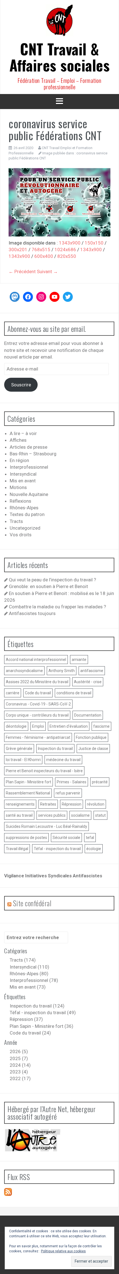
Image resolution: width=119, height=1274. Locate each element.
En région (19, 460)
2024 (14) (20, 1065)
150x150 (94, 243)
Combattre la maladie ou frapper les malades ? (57, 606)
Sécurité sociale (66, 837)
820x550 (66, 256)
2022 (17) (20, 1078)
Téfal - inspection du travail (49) (43, 1012)
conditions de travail (73, 693)
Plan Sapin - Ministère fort (28, 782)
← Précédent (22, 271)
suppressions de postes (26, 837)
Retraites (48, 804)
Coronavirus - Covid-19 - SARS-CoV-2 (38, 704)
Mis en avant (23, 480)
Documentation (87, 715)
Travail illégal (17, 848)
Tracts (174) (23, 960)
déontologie (16, 726)
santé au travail (19, 815)
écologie (93, 848)
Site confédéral (32, 903)
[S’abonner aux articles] (8, 1191)
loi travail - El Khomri (23, 759)
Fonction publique (91, 737)
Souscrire (21, 384)
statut (100, 815)
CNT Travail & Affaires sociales (59, 57)
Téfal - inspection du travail (57, 848)
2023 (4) (19, 1072)
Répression (71, 804)
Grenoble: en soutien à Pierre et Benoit (48, 586)
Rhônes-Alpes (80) (29, 973)
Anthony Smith (61, 670)
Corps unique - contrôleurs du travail (37, 715)
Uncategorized (25, 528)
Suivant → (47, 271)
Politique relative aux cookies (63, 1251)
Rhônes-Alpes (24, 507)
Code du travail (38, 693)
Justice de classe (93, 748)
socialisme (80, 815)
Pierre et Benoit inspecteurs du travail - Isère (44, 771)
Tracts (16, 521)
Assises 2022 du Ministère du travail (37, 682)
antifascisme (91, 670)
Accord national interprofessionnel (36, 659)
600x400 (43, 256)
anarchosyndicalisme (24, 670)
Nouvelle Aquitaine (29, 494)
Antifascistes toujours (32, 613)
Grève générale (19, 748)
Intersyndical (23, 474)
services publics (52, 815)
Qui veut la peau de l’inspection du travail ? (52, 579)
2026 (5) (19, 1051)
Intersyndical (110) (29, 967)
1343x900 (70, 243)
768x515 (41, 249)
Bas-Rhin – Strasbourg (33, 453)
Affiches (18, 440)
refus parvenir (68, 793)
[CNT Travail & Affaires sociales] (59, 22)
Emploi (38, 726)
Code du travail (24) (30, 1033)
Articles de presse (28, 447)
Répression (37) (26, 1019)
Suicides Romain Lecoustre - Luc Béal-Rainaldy (46, 826)
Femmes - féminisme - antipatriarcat (38, 737)
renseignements (20, 804)
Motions (18, 487)
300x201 (18, 249)
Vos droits (21, 534)
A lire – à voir (23, 433)
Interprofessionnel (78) (34, 980)
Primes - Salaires (71, 782)
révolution (95, 804)
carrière (12, 693)
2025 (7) (19, 1058)
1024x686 (65, 249)
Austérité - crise (88, 682)
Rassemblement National (28, 793)
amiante (79, 659)
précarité (100, 782)
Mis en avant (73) (28, 987)
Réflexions (20, 501)
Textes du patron (27, 514)
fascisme (101, 726)
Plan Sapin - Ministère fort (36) (41, 1026)
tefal (90, 837)
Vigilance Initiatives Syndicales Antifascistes (53, 875)
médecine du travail (63, 759)
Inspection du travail (55, 748)
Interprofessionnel (29, 467)
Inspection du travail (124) (37, 1006)
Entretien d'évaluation (69, 726)
